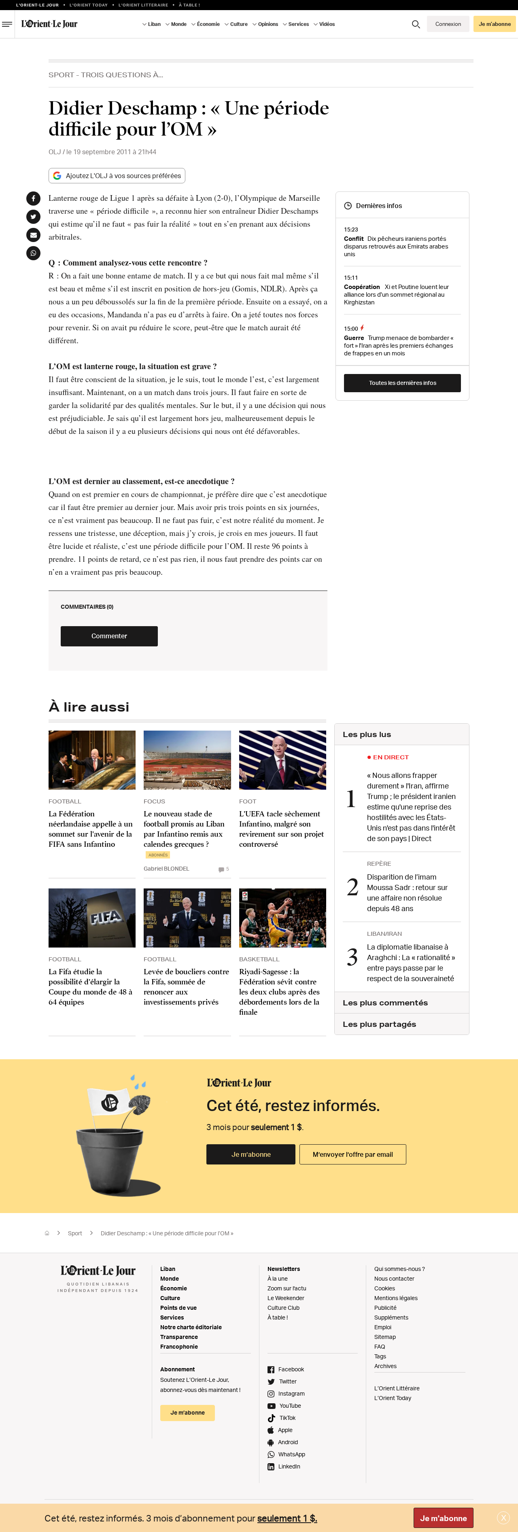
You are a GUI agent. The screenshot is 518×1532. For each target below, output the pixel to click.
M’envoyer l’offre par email (353, 1154)
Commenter (109, 636)
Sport (61, 74)
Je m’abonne (251, 1154)
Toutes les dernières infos (402, 382)
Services (172, 1317)
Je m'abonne (443, 1518)
